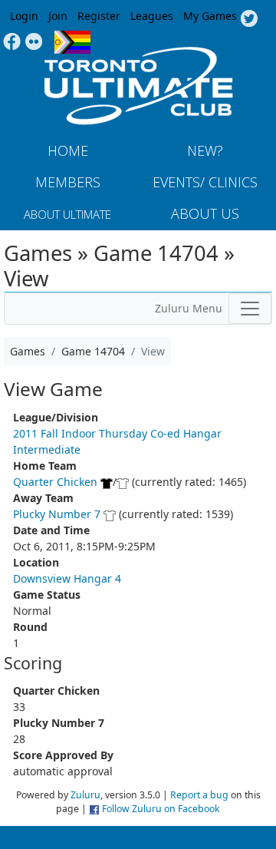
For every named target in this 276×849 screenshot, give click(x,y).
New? (205, 150)
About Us (205, 213)
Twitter (248, 19)
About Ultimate (67, 214)
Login (24, 15)
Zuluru (85, 794)
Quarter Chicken (55, 481)
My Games (210, 15)
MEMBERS (67, 182)
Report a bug (199, 794)
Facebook (12, 42)
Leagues (151, 15)
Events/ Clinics (205, 182)
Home (68, 150)
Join (57, 15)
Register (98, 15)
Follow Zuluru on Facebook (161, 808)
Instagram (34, 42)
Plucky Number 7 (56, 514)
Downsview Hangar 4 (67, 578)
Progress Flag (72, 42)
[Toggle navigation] (249, 308)
